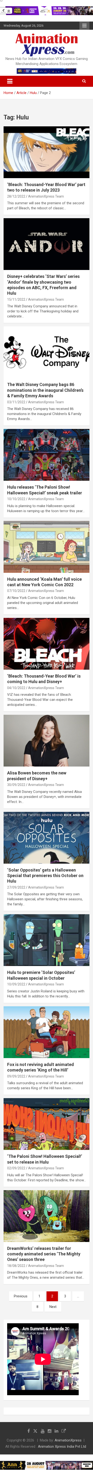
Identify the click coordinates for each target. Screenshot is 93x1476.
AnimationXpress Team (46, 196)
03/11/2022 (16, 402)
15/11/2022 (16, 299)
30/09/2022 (16, 785)
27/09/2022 (16, 887)
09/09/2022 (16, 1076)
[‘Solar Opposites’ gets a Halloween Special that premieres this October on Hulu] (46, 838)
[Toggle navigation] (10, 81)
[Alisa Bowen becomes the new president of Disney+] (46, 741)
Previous (20, 1296)
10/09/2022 (16, 984)
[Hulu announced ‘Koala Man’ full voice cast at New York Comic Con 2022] (46, 547)
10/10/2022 (16, 499)
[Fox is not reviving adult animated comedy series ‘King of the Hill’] (46, 1032)
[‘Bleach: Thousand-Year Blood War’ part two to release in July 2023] (46, 152)
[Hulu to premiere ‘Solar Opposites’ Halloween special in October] (46, 940)
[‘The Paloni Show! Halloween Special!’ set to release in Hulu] (46, 1124)
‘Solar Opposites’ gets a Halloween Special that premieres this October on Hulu (45, 875)
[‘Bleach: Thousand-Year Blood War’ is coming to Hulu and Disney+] (46, 644)
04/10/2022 (16, 688)
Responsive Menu (84, 26)
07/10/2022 (16, 591)
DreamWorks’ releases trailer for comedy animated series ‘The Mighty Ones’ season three (43, 1254)
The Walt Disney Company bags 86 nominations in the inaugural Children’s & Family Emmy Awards (45, 390)
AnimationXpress (68, 1440)
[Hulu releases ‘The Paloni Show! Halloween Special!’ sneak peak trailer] (46, 455)
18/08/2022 (16, 1266)
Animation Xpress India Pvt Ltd (62, 1446)
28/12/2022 (16, 196)
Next (53, 1307)
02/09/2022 (16, 1168)
